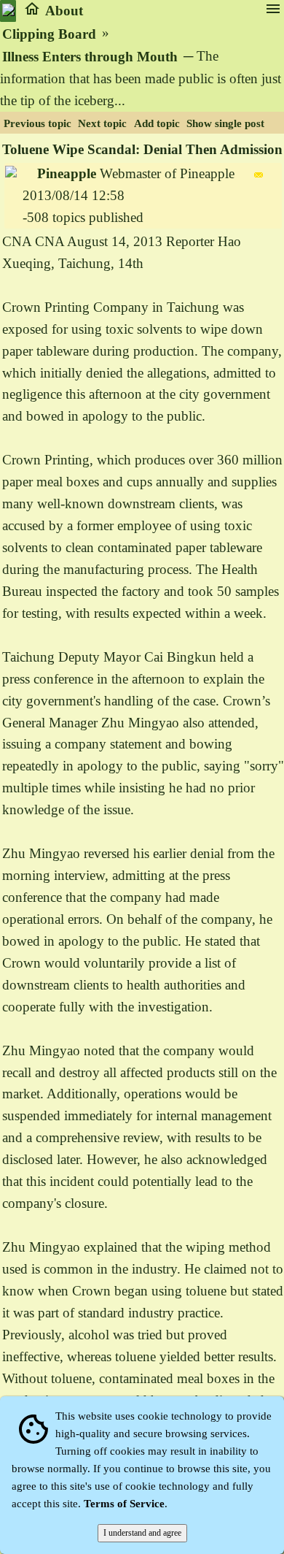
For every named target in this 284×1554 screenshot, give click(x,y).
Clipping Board (49, 34)
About (64, 10)
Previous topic (37, 123)
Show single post (225, 123)
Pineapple (66, 173)
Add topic (157, 123)
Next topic (102, 123)
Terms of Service (124, 1503)
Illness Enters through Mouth (90, 56)
